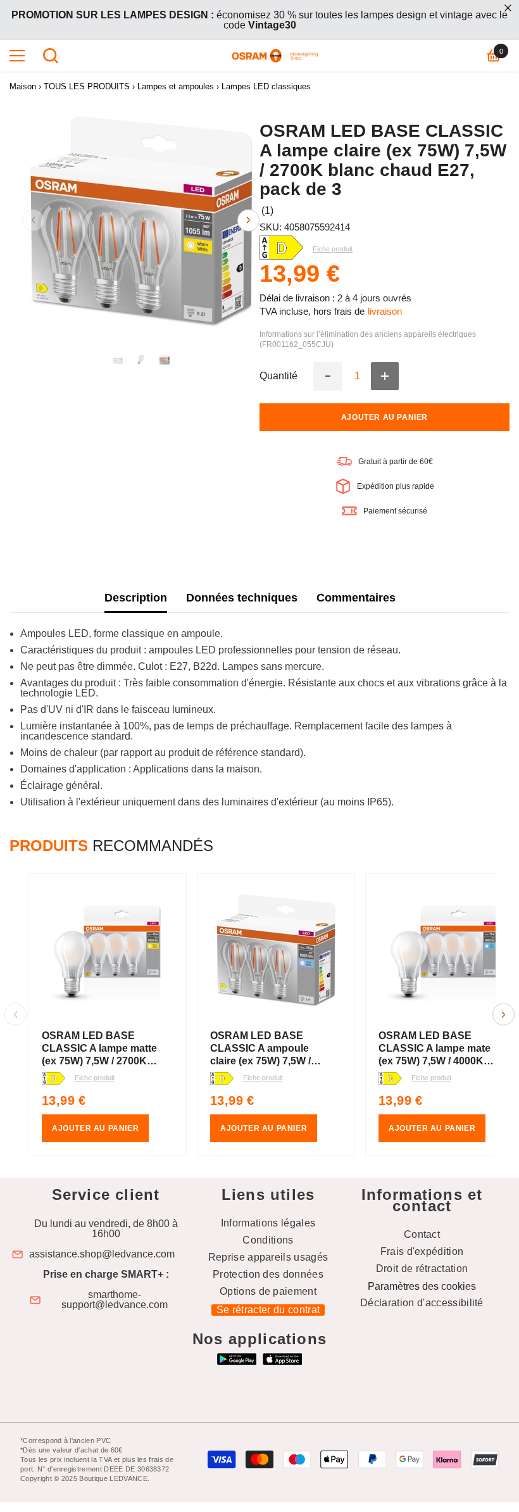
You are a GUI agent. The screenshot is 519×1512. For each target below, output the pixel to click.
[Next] (248, 220)
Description (135, 597)
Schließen (508, 8)
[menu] (17, 55)
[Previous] (33, 220)
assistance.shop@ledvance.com (102, 1254)
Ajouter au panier (384, 417)
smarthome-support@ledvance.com (114, 1300)
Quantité (278, 376)
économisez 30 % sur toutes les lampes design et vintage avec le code (259, 19)
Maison (22, 86)
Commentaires (356, 597)
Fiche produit (95, 1077)
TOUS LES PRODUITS (87, 86)
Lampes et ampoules (175, 86)
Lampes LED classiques (266, 86)
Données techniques (241, 597)
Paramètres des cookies (422, 1286)
